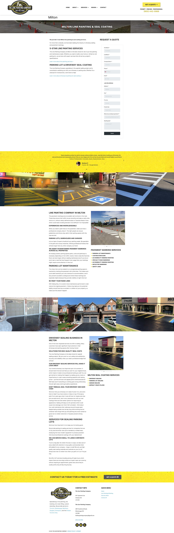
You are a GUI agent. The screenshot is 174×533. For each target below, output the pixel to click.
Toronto (52, 508)
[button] (50, 160)
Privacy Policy (72, 531)
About (74, 7)
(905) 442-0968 (151, 11)
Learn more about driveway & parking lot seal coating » (65, 76)
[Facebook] (77, 525)
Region (93, 7)
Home (68, 7)
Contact (103, 7)
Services (84, 7)
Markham (65, 508)
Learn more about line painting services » (61, 61)
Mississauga (58, 508)
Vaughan (52, 510)
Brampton (58, 510)
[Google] (84, 525)
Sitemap (78, 531)
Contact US (104, 497)
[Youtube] (81, 525)
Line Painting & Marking (107, 493)
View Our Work (105, 495)
